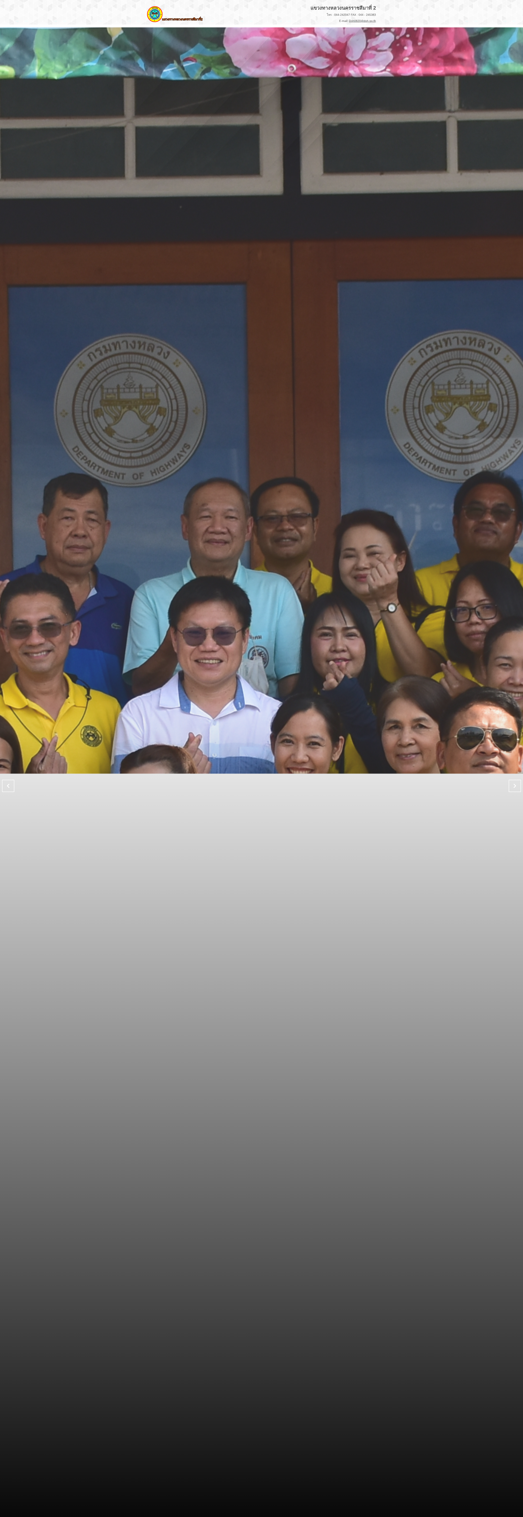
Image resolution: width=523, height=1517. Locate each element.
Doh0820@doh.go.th (362, 20)
